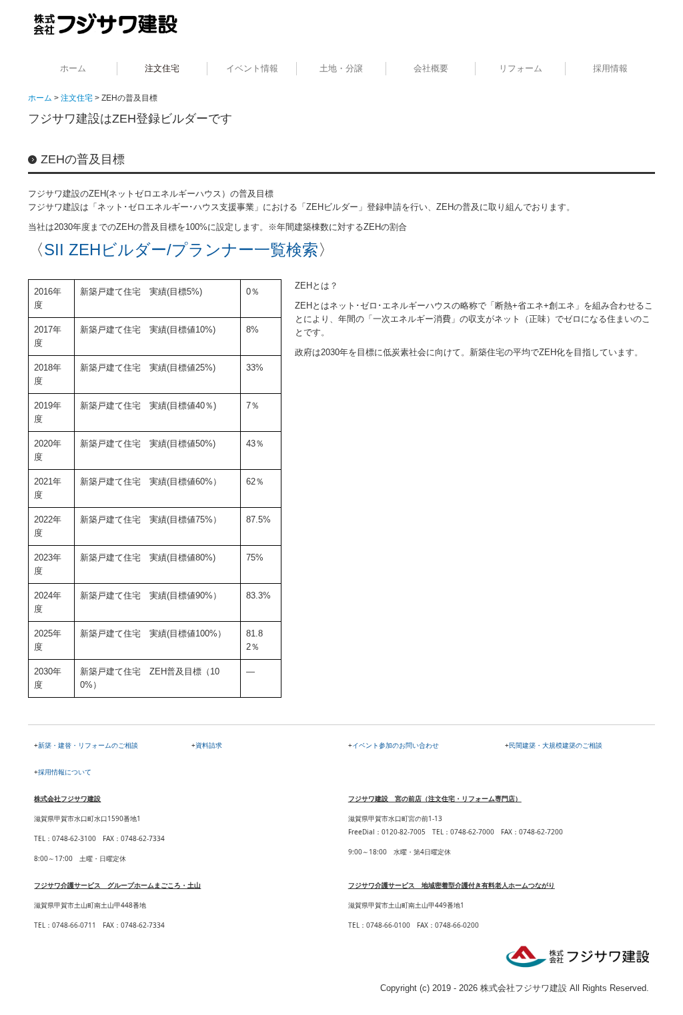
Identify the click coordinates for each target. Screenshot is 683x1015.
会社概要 (431, 68)
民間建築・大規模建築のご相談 (555, 745)
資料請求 (208, 745)
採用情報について (64, 771)
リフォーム (520, 68)
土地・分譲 (341, 68)
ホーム (73, 68)
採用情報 (610, 68)
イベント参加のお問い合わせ (395, 745)
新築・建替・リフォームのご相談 (88, 745)
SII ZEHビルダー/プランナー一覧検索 (181, 250)
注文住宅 (162, 68)
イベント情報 (252, 68)
